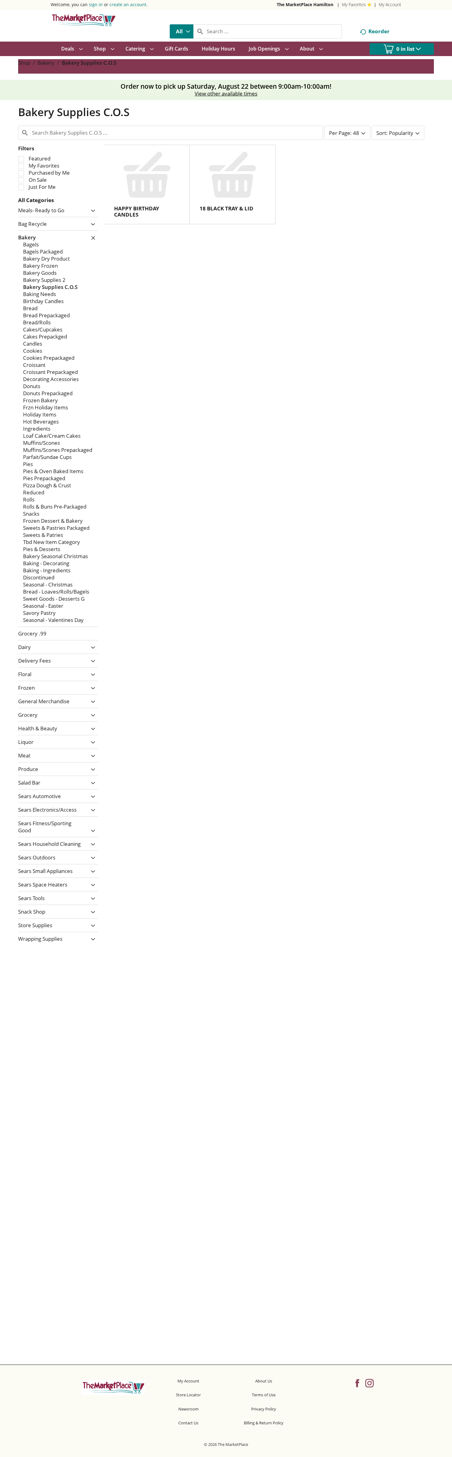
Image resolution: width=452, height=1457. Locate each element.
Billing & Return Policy (263, 1423)
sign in (96, 4)
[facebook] (357, 1382)
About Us (263, 1381)
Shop (24, 62)
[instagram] (369, 1382)
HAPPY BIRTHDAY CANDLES (136, 211)
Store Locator (188, 1395)
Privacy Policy (263, 1409)
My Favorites (354, 4)
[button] (91, 211)
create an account (127, 4)
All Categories (36, 200)
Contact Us (188, 1423)
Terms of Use (264, 1395)
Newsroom (188, 1409)
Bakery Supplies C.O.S (89, 62)
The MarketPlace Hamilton (305, 4)
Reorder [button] (379, 31)
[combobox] (181, 31)
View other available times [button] (226, 93)
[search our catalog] (200, 31)
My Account (390, 4)
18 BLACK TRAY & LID (226, 208)
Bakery (46, 62)
